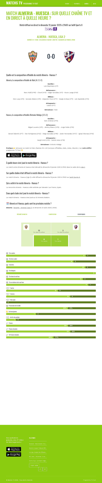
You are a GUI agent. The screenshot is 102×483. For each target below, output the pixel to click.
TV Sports (77, 4)
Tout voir (34, 465)
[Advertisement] (51, 371)
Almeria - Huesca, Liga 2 (51, 36)
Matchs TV (22, 2)
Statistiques (81, 214)
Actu (94, 4)
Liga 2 (83, 167)
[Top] (96, 478)
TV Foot (67, 4)
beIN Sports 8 (75, 177)
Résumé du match (22, 214)
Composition (52, 214)
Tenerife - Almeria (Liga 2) (22, 208)
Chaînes (86, 4)
